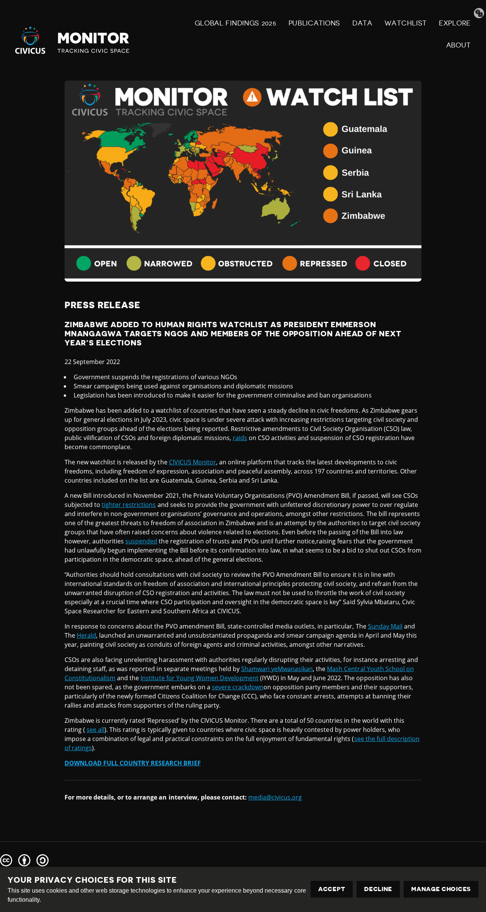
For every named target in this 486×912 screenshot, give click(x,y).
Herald (86, 635)
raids (240, 438)
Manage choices (441, 889)
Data (362, 23)
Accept (331, 889)
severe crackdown (238, 687)
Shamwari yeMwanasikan (277, 669)
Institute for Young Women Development (199, 678)
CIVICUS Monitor (192, 462)
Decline (378, 889)
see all (95, 729)
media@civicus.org (275, 797)
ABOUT (458, 45)
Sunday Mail (385, 626)
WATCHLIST (406, 23)
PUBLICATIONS (314, 23)
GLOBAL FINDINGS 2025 (235, 23)
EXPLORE (455, 23)
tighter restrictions (129, 504)
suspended (141, 541)
